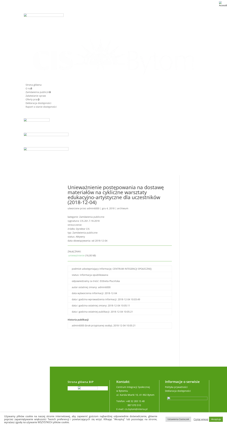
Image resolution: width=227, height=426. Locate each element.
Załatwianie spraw (36, 96)
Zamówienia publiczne (38, 92)
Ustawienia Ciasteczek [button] (178, 419)
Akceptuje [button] (216, 419)
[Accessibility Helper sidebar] (223, 4)
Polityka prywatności (176, 387)
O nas (29, 88)
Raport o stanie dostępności (41, 107)
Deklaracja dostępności (38, 103)
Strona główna (34, 85)
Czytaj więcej (201, 419)
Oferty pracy (32, 99)
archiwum (122, 208)
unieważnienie (76, 255)
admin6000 (93, 208)
